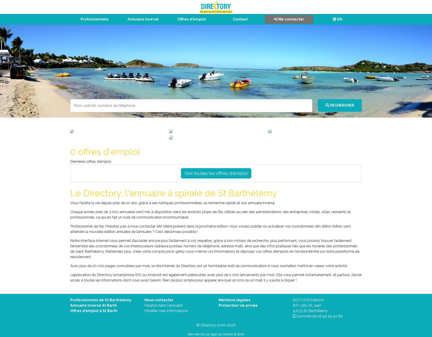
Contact (240, 19)
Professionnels (94, 19)
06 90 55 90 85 (330, 316)
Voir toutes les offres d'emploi (216, 173)
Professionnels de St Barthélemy (100, 300)
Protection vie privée (238, 305)
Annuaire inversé (143, 19)
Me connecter (290, 19)
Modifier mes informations (166, 311)
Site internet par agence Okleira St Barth (216, 334)
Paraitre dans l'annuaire (163, 305)
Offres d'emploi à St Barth (93, 311)
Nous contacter (158, 300)
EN (339, 19)
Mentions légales (234, 300)
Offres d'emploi (192, 19)
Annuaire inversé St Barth (93, 305)
